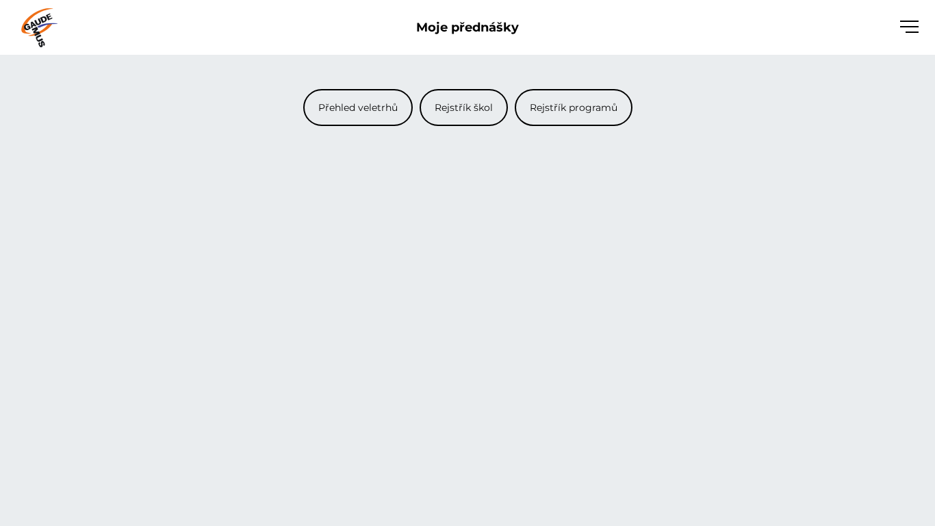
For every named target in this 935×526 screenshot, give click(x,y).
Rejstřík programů (573, 107)
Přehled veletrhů (358, 107)
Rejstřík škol (464, 107)
